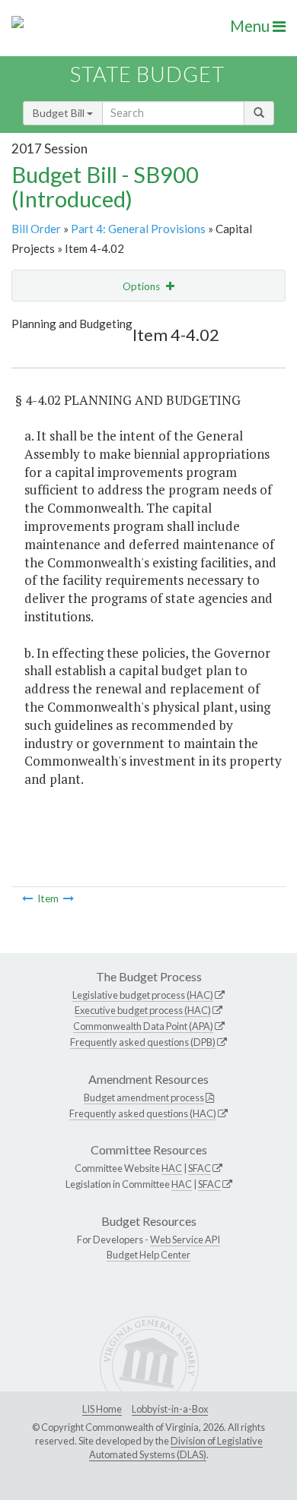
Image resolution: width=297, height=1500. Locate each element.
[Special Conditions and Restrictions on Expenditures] (68, 898)
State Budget (147, 74)
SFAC (199, 1168)
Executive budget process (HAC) (143, 1010)
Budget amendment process (144, 1097)
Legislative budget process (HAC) (142, 995)
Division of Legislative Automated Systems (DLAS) (176, 1448)
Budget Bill (60, 112)
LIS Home (102, 1409)
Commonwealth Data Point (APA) (143, 1026)
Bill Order (36, 228)
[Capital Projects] (27, 898)
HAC (171, 1168)
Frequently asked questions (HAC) (142, 1113)
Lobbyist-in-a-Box (170, 1409)
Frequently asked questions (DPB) (143, 1042)
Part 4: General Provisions (138, 228)
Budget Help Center (148, 1255)
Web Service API (185, 1239)
